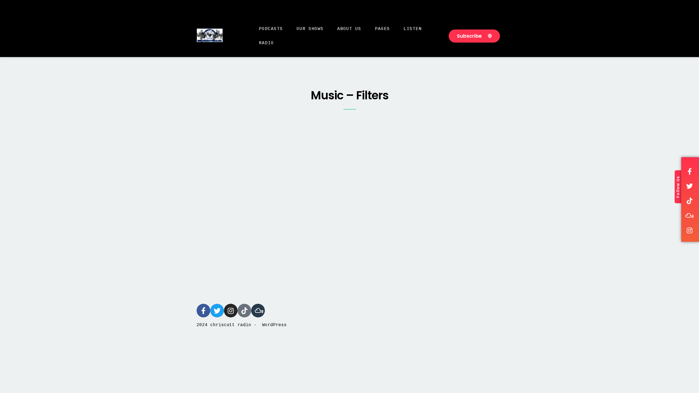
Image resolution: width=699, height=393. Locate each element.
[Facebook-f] (203, 310)
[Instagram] (231, 310)
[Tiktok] (244, 310)
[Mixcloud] (258, 310)
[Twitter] (217, 310)
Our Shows (310, 28)
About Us (349, 28)
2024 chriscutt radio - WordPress (242, 325)
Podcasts (271, 28)
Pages (382, 28)
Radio (266, 43)
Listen (413, 28)
